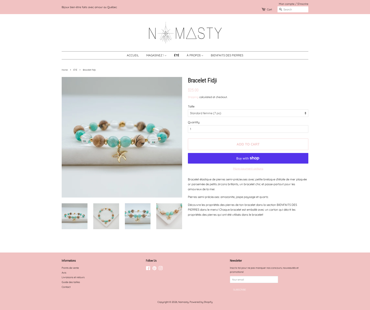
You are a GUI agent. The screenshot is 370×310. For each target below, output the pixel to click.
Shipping (193, 97)
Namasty (183, 301)
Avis (64, 272)
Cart (269, 9)
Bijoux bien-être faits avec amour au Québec (89, 7)
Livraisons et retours (73, 277)
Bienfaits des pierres (227, 55)
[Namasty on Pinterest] (154, 268)
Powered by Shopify (201, 301)
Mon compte (286, 3)
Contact (66, 286)
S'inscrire (302, 3)
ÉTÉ (176, 55)
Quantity (194, 122)
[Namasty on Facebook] (148, 268)
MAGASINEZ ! (155, 55)
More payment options (248, 168)
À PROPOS (194, 55)
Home (65, 69)
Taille (191, 106)
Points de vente (70, 267)
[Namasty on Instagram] (160, 268)
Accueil (133, 55)
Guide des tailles (71, 282)
